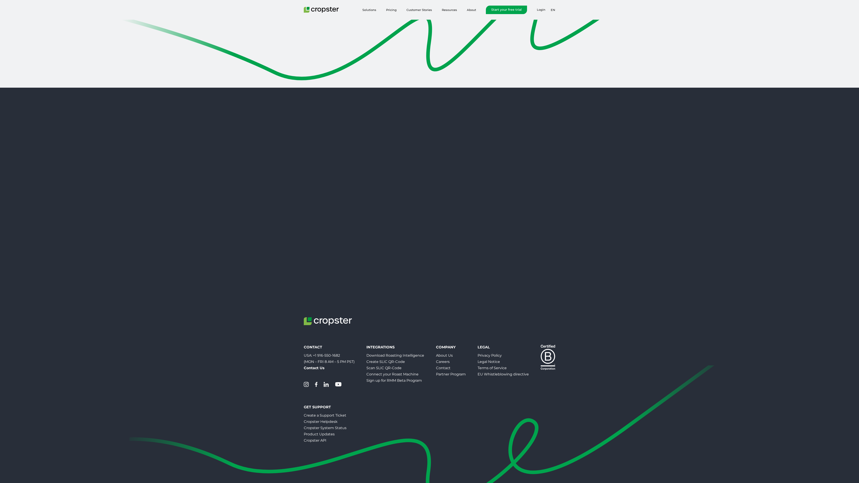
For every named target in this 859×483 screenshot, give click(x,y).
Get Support (317, 407)
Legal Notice (489, 362)
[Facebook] (316, 384)
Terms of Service (492, 368)
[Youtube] (338, 384)
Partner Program (451, 374)
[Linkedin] (326, 384)
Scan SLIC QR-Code (384, 368)
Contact (443, 368)
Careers (443, 362)
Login (541, 9)
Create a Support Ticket (325, 415)
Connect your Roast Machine (392, 374)
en (553, 10)
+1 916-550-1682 (326, 355)
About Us (444, 355)
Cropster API (315, 440)
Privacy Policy (490, 355)
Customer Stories (419, 10)
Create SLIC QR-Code (385, 362)
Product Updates (319, 434)
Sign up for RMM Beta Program (394, 380)
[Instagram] (306, 384)
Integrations (380, 347)
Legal (484, 347)
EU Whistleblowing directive (503, 374)
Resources (449, 10)
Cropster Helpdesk (321, 421)
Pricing (391, 10)
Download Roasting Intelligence (395, 355)
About (471, 10)
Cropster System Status (325, 428)
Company (446, 347)
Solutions (369, 10)
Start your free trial (506, 10)
